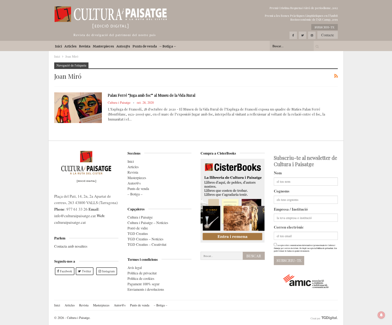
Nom (278, 173)
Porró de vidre (137, 228)
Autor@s (123, 46)
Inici (58, 46)
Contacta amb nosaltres (70, 246)
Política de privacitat (142, 273)
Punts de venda (144, 46)
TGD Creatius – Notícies (145, 238)
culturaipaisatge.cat (70, 222)
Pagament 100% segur (143, 283)
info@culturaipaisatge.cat (75, 215)
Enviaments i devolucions (145, 289)
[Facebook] (293, 35)
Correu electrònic (289, 227)
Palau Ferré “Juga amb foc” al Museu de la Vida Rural (151, 95)
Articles (70, 46)
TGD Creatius (137, 233)
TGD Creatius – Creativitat (146, 244)
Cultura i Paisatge (140, 217)
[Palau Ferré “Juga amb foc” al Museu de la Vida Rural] (78, 107)
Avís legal (134, 267)
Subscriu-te (324, 27)
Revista (84, 46)
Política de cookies (140, 278)
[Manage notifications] (381, 315)
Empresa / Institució (291, 209)
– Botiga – (167, 46)
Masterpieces (103, 46)
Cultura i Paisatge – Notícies (147, 222)
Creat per (316, 318)
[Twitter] (302, 35)
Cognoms (281, 191)
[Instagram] (312, 35)
